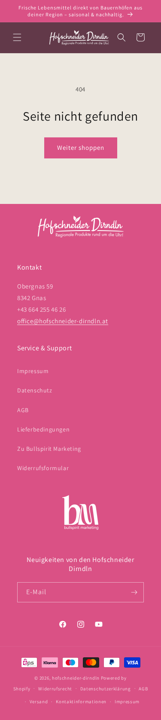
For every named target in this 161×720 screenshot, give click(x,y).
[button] (17, 37)
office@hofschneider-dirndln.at (62, 321)
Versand (39, 702)
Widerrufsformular (43, 468)
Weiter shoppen (80, 147)
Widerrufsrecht (55, 689)
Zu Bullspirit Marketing (49, 449)
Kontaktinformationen (81, 702)
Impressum (33, 371)
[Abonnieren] (134, 592)
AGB (23, 410)
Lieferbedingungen (43, 429)
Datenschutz (34, 390)
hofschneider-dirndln (76, 678)
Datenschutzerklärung (105, 689)
